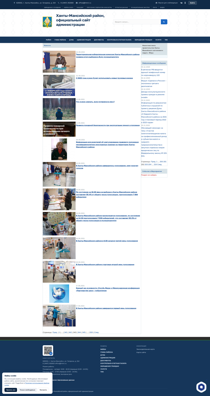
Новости (47, 45)
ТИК (166, 40)
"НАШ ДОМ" (80, 7)
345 (83, 332)
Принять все (10, 390)
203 (146, 164)
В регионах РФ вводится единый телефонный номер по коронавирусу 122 (153, 72)
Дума (71, 40)
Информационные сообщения (154, 63)
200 (161, 161)
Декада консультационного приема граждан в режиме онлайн (153, 94)
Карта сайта (141, 352)
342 (70, 332)
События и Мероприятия (152, 171)
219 (155, 164)
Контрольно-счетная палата (119, 40)
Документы (99, 40)
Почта (155, 7)
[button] (201, 387)
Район (48, 40)
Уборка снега (68, 7)
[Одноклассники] (185, 3)
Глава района (60, 40)
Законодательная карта (145, 349)
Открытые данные (121, 7)
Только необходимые (27, 390)
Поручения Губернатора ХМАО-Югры (99, 7)
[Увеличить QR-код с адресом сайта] (48, 350)
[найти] (164, 21)
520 (91, 332)
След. (96, 332)
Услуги (158, 40)
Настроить (43, 390)
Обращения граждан (143, 40)
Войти (192, 3)
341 (65, 332)
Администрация (84, 40)
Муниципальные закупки (140, 7)
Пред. (55, 332)
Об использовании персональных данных (58, 380)
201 (164, 161)
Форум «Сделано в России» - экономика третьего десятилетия (153, 83)
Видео (162, 7)
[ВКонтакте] (181, 3)
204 (149, 164)
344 (79, 332)
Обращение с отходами (52, 7)
